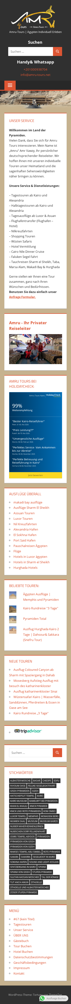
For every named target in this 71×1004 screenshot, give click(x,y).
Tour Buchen (22, 946)
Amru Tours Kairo (37, 395)
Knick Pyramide (38, 806)
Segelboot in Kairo (44, 856)
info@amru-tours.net (35, 75)
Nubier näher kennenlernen (26, 826)
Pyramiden (43, 836)
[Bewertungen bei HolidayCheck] (53, 396)
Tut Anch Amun (19, 882)
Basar (36, 780)
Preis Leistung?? (23, 430)
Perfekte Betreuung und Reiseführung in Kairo (27, 461)
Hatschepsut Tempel (22, 795)
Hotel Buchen (23, 952)
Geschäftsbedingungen (29, 962)
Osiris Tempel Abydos (22, 836)
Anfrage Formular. (22, 297)
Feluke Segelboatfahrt (41, 785)
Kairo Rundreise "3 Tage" (40, 608)
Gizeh (35, 790)
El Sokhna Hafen (24, 535)
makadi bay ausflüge (27, 502)
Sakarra (25, 856)
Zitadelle (36, 882)
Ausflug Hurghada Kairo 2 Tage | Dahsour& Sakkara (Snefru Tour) (41, 634)
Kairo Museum (18, 800)
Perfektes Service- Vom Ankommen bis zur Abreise (34, 449)
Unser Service (23, 930)
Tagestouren (22, 924)
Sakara (14, 856)
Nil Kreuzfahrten (25, 524)
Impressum (21, 968)
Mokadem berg (49, 816)
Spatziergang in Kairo (23, 866)
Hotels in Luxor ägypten (30, 556)
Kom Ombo (49, 811)
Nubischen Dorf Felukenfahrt (28, 831)
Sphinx (42, 866)
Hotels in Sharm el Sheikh (31, 562)
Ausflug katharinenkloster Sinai (35, 691)
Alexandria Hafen (25, 529)
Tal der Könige (50, 877)
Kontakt (18, 973)
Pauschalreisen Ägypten (30, 546)
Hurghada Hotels (25, 567)
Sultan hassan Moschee (24, 877)
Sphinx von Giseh (20, 872)
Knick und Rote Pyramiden (25, 811)
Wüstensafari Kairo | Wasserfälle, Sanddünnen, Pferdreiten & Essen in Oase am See (35, 702)
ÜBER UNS (20, 935)
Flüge (17, 551)
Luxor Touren (23, 518)
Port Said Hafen (24, 540)
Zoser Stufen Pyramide (23, 892)
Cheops (47, 780)
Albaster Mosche (20, 780)
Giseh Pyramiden (19, 790)
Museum (33, 821)
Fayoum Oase (17, 785)
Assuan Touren (24, 513)
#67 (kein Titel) (23, 919)
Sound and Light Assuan (43, 862)
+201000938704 (35, 69)
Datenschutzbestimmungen (33, 957)
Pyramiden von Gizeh (22, 846)
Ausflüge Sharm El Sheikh (31, 507)
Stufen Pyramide (42, 872)
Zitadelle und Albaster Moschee (29, 887)
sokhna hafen (18, 862)
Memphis (33, 816)
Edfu (56, 780)
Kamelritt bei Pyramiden (43, 800)
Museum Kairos (49, 821)
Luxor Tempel (18, 816)
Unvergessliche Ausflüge (28, 438)
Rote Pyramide (51, 851)
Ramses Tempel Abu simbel (25, 851)
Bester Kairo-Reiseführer (28, 421)
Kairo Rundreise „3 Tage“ (30, 713)
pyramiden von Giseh (22, 841)
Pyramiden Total (34, 618)
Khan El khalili (18, 806)
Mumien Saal (17, 821)
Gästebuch (21, 941)
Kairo (40, 795)
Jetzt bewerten (35, 475)
